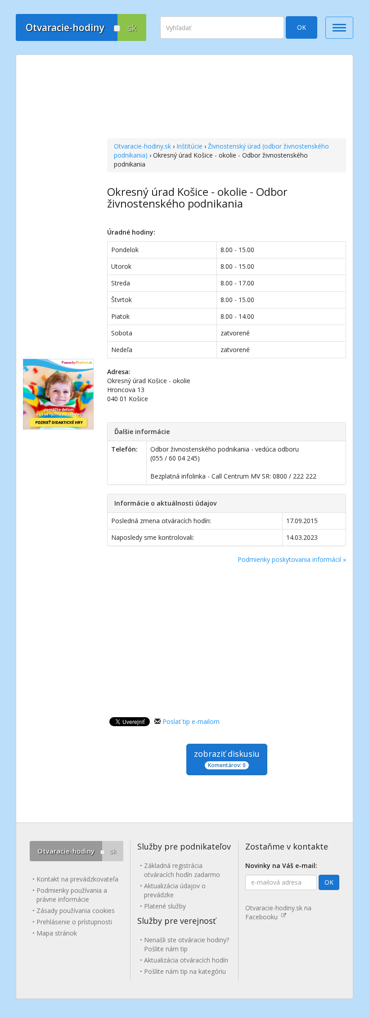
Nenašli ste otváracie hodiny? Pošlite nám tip (186, 944)
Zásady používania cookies (75, 910)
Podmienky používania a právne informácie (71, 895)
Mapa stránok (56, 933)
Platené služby (165, 906)
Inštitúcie (189, 146)
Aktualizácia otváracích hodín (186, 960)
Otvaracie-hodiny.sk (142, 146)
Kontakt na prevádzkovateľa (77, 879)
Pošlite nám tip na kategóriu (185, 971)
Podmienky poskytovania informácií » (292, 559)
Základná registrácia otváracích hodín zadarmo (182, 870)
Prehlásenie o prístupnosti (74, 922)
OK (301, 27)
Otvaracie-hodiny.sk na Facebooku (278, 912)
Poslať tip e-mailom (191, 721)
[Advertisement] (226, 97)
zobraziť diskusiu (227, 758)
